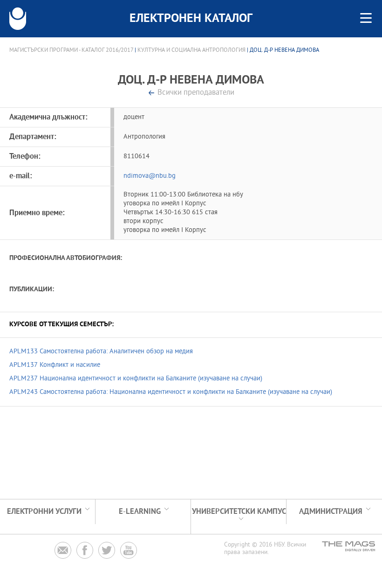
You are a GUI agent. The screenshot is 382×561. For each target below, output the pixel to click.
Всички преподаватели (195, 93)
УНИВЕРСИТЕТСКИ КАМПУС (239, 512)
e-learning (140, 512)
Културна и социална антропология (191, 50)
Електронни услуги (44, 512)
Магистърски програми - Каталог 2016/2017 (71, 50)
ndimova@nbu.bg (149, 176)
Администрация (330, 512)
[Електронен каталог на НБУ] (17, 18)
